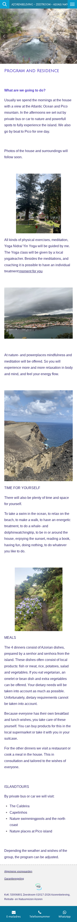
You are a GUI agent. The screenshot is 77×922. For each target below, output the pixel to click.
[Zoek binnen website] (4, 4)
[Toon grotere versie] (38, 203)
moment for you (31, 271)
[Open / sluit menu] (72, 4)
